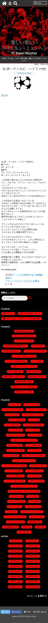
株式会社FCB (35, 377)
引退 (25, 527)
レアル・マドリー (29, 512)
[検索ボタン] (30, 298)
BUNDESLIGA (21, 331)
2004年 (30, 587)
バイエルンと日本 (33, 351)
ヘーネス (32, 476)
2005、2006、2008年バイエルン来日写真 (23, 318)
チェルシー (12, 445)
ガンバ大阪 (10, 425)
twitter (6, 612)
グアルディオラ (31, 425)
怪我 (38, 527)
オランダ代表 (15, 420)
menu (38, 3)
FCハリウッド (21, 341)
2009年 (13, 576)
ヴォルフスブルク (31, 415)
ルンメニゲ (31, 506)
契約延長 (32, 522)
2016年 (30, 556)
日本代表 (22, 532)
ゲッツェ (30, 430)
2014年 (30, 561)
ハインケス (9, 455)
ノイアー (32, 450)
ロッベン (34, 517)
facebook (17, 612)
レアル (9, 512)
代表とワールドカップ (22, 366)
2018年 (30, 551)
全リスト (9, 313)
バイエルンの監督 (14, 361)
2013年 (13, 566)
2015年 (13, 561)
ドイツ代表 (31, 445)
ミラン (30, 496)
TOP (28, 612)
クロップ (13, 430)
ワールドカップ (14, 522)
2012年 (30, 566)
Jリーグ (13, 404)
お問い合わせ (40, 612)
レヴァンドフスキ (12, 517)
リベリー (12, 506)
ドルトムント (13, 450)
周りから (31, 371)
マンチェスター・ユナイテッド (22, 491)
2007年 (13, 582)
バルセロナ (35, 466)
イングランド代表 (35, 410)
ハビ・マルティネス (32, 455)
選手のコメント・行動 (22, 387)
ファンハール (11, 471)
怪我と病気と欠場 (11, 377)
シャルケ (32, 435)
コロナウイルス (14, 435)
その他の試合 (8, 351)
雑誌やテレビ (21, 392)
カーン (32, 420)
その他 (35, 346)
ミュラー (14, 496)
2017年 (13, 556)
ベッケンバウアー (13, 481)
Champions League (24, 73)
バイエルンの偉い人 (22, 356)
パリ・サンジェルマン (12, 466)
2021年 (13, 546)
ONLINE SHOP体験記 (13, 346)
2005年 (13, 587)
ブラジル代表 (32, 471)
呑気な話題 (13, 371)
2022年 (30, 541)
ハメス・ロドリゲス (22, 461)
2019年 (13, 551)
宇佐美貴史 (8, 527)
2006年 (30, 582)
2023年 (14, 541)
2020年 (30, 546)
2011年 (13, 571)
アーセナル (29, 404)
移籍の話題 (20, 382)
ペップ (35, 361)
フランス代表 (13, 476)
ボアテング (34, 481)
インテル (10, 415)
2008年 (30, 576)
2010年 (30, 571)
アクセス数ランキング (31, 313)
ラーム (32, 501)
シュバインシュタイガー (22, 440)
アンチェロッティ (10, 410)
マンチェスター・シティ (22, 486)
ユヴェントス (14, 501)
